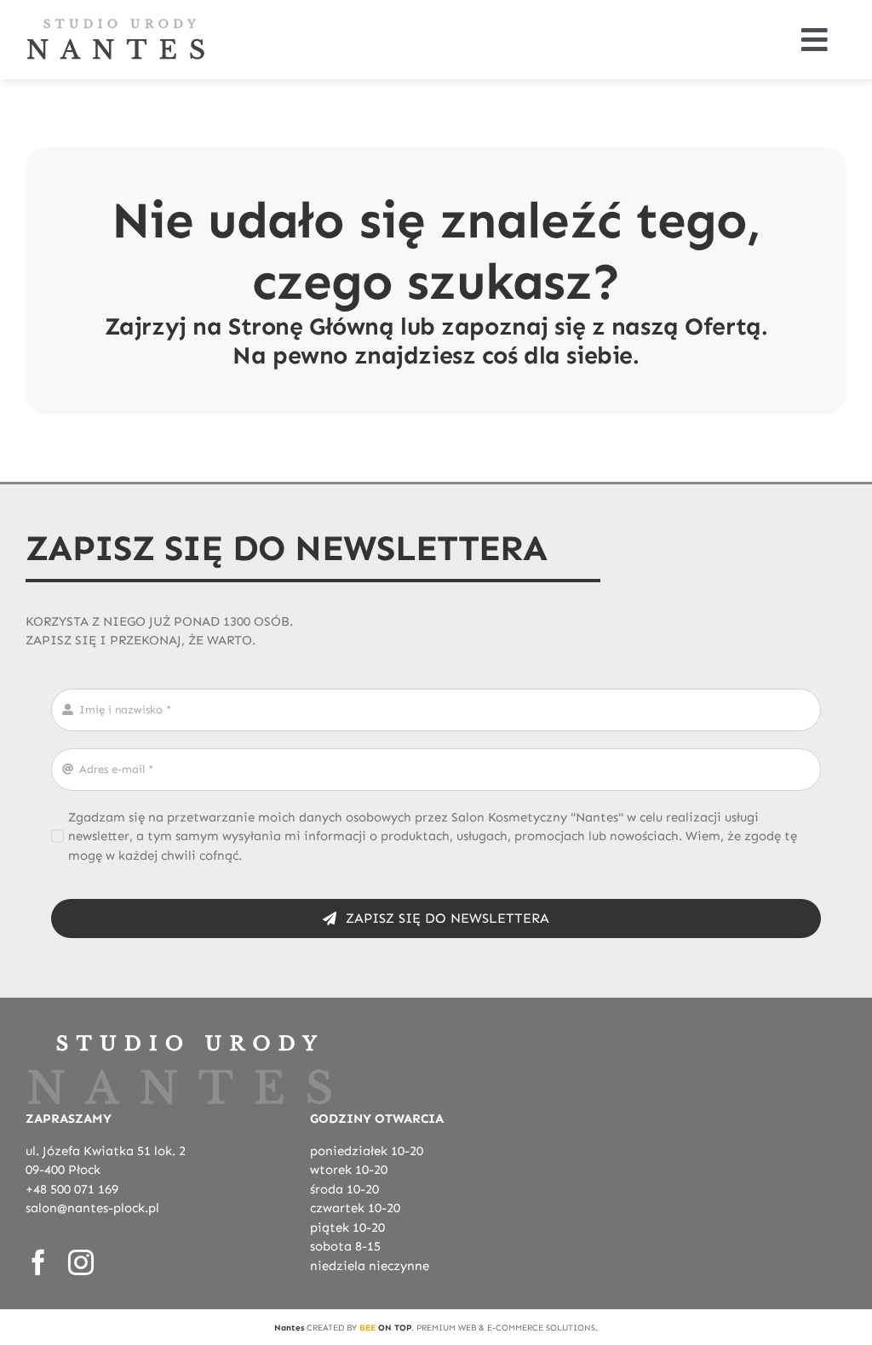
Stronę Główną (310, 326)
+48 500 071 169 (72, 1189)
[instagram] (81, 1262)
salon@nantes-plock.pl (92, 1208)
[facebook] (38, 1262)
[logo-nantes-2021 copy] (116, 23)
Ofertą (722, 326)
